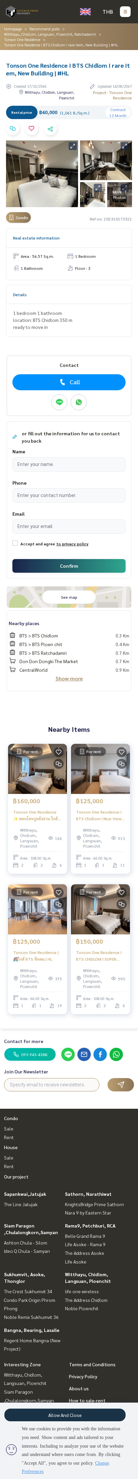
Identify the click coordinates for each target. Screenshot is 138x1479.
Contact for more (23, 1041)
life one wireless (82, 1291)
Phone (19, 483)
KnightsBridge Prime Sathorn (94, 1204)
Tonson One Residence (22, 39)
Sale (8, 1128)
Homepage (13, 28)
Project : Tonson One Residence (112, 95)
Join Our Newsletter (26, 1071)
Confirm (69, 566)
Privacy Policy (83, 1376)
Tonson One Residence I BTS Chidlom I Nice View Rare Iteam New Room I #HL (99, 815)
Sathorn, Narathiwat (88, 1194)
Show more (69, 678)
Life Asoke (75, 1262)
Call (75, 382)
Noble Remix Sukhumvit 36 (31, 1317)
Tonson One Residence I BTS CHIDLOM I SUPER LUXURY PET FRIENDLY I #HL (99, 956)
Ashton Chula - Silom (25, 1243)
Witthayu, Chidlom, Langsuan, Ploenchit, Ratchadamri (50, 34)
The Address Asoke (84, 1253)
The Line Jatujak (21, 1204)
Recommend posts (44, 28)
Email (18, 514)
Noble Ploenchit (81, 1308)
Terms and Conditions (92, 1364)
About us (79, 1388)
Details (20, 294)
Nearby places (24, 623)
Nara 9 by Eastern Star (88, 1212)
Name (18, 451)
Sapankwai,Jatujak (25, 1194)
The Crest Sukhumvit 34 (28, 1291)
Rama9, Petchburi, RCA (90, 1225)
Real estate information (36, 237)
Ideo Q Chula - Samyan (27, 1251)
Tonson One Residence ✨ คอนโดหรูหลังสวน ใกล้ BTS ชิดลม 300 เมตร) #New (35, 815)
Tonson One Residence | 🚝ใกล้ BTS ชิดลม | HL (36, 956)
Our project (16, 1176)
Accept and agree (37, 543)
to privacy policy (72, 543)
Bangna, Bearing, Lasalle (31, 1330)
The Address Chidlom (86, 1300)
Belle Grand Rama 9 (85, 1236)
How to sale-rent (87, 1400)
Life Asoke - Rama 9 (85, 1244)
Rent (9, 1137)
